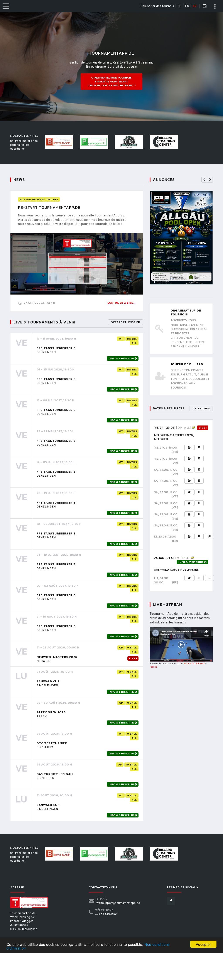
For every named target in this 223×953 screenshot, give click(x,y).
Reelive (153, 667)
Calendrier (201, 408)
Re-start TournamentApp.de (49, 207)
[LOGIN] (205, 6)
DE (180, 6)
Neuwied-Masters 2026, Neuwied (174, 437)
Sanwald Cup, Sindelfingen (176, 569)
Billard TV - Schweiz (194, 663)
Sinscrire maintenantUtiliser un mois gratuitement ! (111, 81)
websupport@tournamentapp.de (118, 902)
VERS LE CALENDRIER (125, 322)
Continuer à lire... (121, 303)
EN (187, 6)
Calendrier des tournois (157, 6)
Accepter (203, 944)
